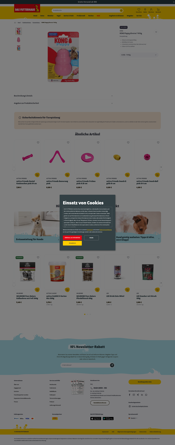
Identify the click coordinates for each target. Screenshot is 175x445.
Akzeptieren (72, 243)
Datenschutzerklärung (106, 229)
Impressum (90, 229)
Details (91, 238)
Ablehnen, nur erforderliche (72, 237)
